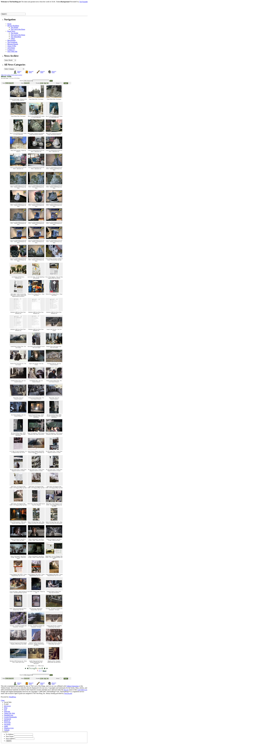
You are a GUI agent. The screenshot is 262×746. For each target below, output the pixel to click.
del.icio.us (7, 706)
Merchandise (11, 40)
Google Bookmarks (10, 717)
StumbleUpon (8, 715)
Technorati (7, 719)
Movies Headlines (13, 26)
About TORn (11, 46)
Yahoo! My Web (9, 713)
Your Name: (10, 736)
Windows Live (9, 728)
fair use (66, 690)
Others (13, 38)
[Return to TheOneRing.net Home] (31, 12)
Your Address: (10, 738)
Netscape (7, 711)
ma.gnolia (7, 724)
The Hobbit (14, 27)
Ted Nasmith (83, 2)
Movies (9, 74)
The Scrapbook (12, 42)
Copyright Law (82, 690)
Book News (11, 31)
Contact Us (11, 49)
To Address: (10, 734)
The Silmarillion (16, 37)
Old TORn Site (12, 51)
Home (9, 24)
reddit (6, 726)
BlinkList (7, 721)
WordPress (12, 697)
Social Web (7, 702)
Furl (5, 709)
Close (3, 700)
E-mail (6, 704)
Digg (5, 708)
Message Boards (12, 44)
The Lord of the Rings (18, 29)
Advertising (11, 48)
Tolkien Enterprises (72, 686)
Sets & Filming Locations (16, 74)
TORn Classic (4, 74)
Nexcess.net (68, 693)
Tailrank (6, 730)
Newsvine (7, 722)
